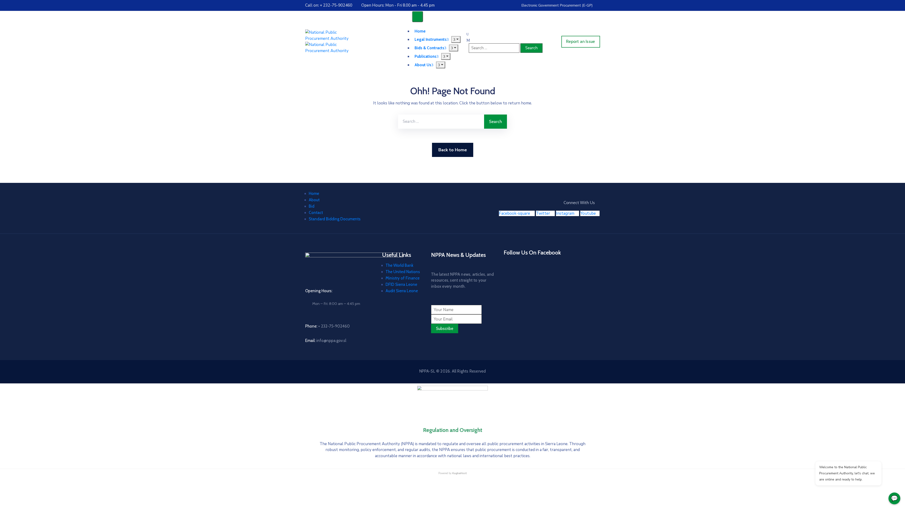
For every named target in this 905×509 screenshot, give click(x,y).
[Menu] (456, 39)
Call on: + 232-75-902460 (328, 5)
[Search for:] (441, 122)
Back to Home (452, 150)
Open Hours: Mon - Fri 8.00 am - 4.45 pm (398, 5)
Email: (325, 340)
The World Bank (399, 265)
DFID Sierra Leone (401, 284)
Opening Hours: (318, 290)
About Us (423, 64)
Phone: (327, 326)
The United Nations (403, 271)
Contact (316, 212)
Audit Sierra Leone (402, 290)
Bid (311, 206)
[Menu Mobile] (417, 16)
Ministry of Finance (403, 278)
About (314, 199)
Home (314, 193)
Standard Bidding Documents (335, 219)
